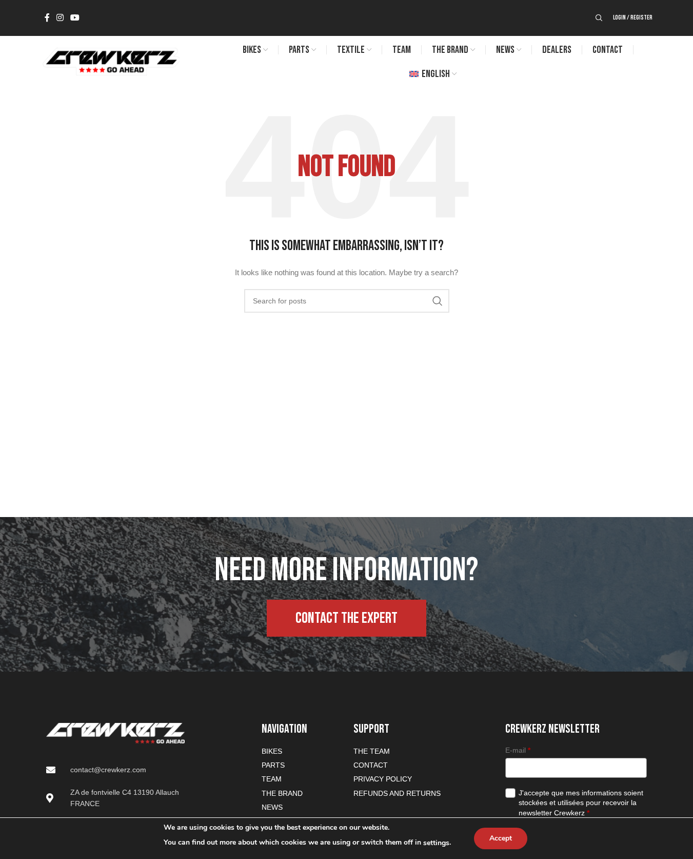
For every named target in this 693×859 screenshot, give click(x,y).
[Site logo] (110, 61)
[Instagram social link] (60, 18)
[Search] (599, 18)
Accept (500, 838)
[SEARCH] (437, 301)
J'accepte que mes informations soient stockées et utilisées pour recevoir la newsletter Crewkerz (581, 803)
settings (436, 843)
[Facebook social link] (47, 18)
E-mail (517, 750)
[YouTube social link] (75, 18)
